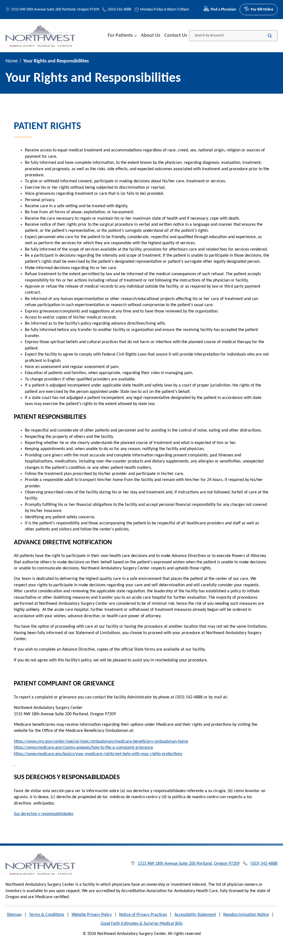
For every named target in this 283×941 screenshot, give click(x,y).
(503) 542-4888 (119, 9)
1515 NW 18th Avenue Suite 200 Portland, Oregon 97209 (55, 9)
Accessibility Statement (195, 915)
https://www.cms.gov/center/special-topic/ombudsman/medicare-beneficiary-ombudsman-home (101, 741)
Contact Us (175, 35)
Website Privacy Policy (92, 915)
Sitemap (14, 915)
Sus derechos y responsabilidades (43, 814)
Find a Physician (223, 9)
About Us (150, 35)
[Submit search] (270, 35)
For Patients (120, 35)
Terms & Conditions (46, 915)
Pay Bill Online (262, 9)
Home (12, 61)
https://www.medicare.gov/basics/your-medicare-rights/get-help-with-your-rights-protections (98, 754)
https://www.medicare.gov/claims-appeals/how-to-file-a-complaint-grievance (83, 747)
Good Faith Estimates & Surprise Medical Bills (142, 923)
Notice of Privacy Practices (143, 915)
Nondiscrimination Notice (246, 915)
